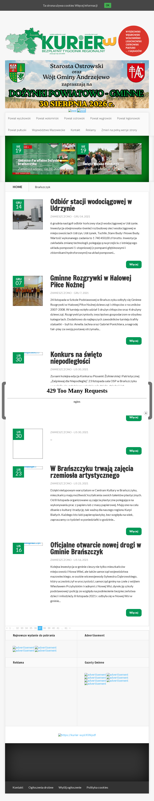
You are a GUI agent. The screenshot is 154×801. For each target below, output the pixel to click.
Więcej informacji (86, 5)
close (145, 413)
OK (107, 5)
